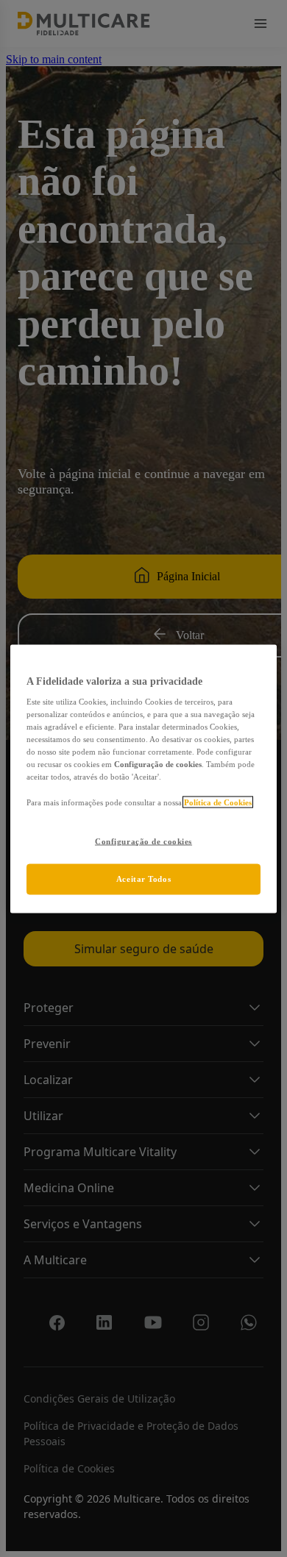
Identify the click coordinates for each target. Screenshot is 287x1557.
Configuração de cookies (143, 840)
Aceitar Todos (143, 878)
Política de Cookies (218, 801)
